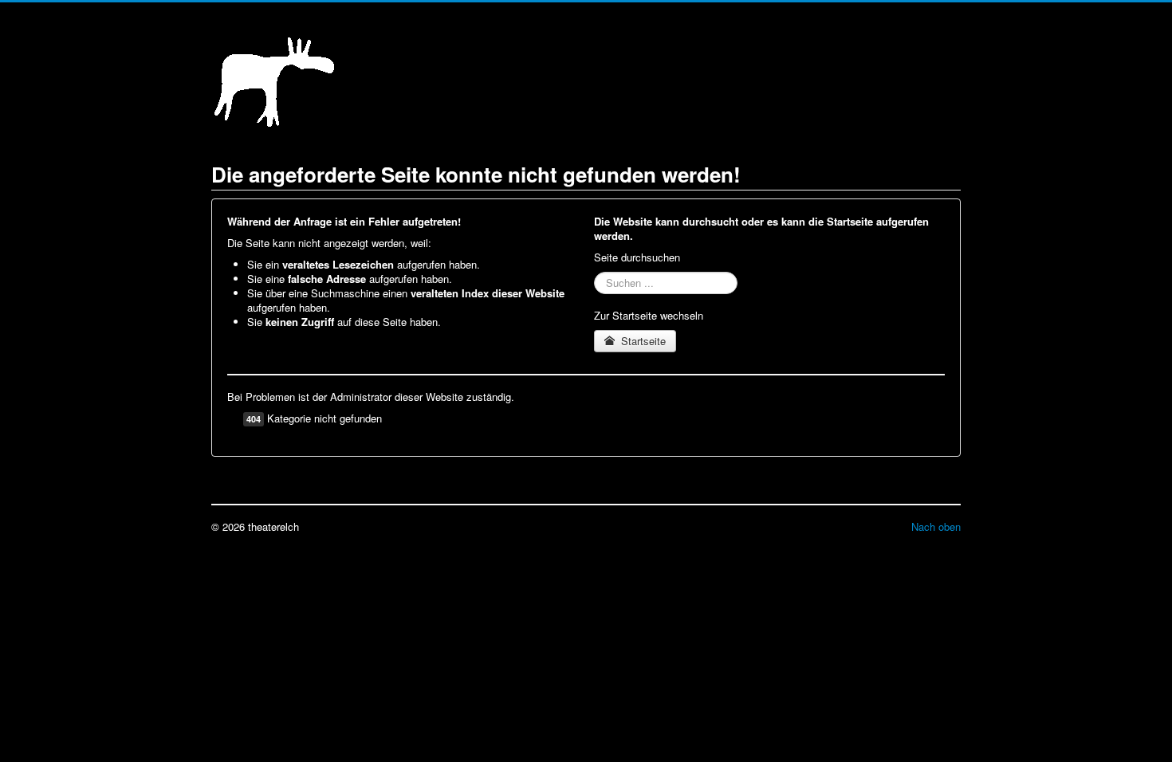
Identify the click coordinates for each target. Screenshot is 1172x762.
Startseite (642, 340)
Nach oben (936, 526)
